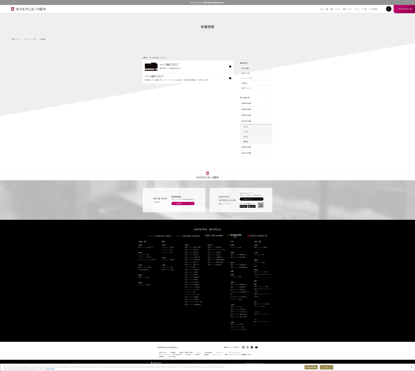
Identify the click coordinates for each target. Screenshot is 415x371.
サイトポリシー (220, 352)
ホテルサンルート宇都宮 (167, 247)
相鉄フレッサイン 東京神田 (191, 250)
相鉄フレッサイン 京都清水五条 (238, 287)
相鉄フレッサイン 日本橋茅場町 (192, 259)
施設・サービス (347, 9)
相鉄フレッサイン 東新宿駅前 (192, 284)
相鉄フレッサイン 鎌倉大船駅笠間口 (216, 259)
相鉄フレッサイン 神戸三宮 (237, 324)
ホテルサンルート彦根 (236, 277)
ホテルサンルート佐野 (167, 252)
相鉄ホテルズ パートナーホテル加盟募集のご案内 (238, 354)
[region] (207, 367)
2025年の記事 (246, 109)
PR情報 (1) (244, 83)
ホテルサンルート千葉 (167, 267)
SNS (365, 9)
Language (374, 9)
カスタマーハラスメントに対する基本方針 (170, 354)
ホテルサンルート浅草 (190, 292)
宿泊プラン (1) (245, 88)
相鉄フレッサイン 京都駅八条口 (238, 289)
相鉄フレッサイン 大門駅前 (191, 272)
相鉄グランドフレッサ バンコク (261, 321)
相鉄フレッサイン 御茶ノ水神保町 (193, 247)
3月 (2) (245, 142)
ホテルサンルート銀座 (190, 267)
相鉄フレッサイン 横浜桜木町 (215, 252)
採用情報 (161, 356)
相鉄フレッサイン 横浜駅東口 (215, 247)
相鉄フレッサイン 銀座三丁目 (192, 262)
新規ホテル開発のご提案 (186, 352)
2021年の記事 (246, 153)
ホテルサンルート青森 (143, 254)
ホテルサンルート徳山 (259, 254)
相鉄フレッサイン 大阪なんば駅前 (239, 317)
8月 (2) (245, 137)
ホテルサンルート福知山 (236, 299)
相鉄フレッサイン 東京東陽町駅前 (193, 304)
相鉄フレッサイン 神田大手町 (192, 252)
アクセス (356, 9)
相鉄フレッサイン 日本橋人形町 (192, 257)
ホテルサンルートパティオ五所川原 (146, 259)
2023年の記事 (246, 121)
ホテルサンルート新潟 (236, 247)
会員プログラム (248, 199)
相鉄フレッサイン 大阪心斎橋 (237, 309)
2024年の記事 (246, 115)
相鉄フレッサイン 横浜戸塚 (214, 254)
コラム (198, 352)
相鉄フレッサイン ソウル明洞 (261, 286)
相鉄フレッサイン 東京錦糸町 (192, 299)
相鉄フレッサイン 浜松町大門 (192, 269)
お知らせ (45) (245, 73)
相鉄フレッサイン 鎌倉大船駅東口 (216, 262)
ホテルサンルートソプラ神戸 (237, 327)
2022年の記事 (246, 147)
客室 (327, 9)
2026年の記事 (246, 103)
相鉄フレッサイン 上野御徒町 (192, 297)
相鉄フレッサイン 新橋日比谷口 (192, 277)
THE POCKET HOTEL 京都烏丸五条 (239, 297)
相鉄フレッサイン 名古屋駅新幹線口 (239, 267)
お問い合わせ (162, 352)
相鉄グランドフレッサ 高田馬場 (192, 287)
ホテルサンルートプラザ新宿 (191, 289)
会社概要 (172, 352)
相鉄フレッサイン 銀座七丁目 (192, 264)
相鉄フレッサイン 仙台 (143, 277)
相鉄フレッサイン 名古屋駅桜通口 (239, 265)
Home (321, 9)
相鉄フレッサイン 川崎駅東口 (215, 257)
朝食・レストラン (335, 9)
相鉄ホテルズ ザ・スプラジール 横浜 (216, 250)
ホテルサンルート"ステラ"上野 (192, 294)
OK (326, 367)
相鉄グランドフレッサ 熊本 (260, 272)
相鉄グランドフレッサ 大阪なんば (239, 312)
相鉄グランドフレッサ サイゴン (261, 314)
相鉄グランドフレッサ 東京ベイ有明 (193, 302)
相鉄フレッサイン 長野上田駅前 (238, 257)
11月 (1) (245, 127)
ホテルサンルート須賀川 (144, 285)
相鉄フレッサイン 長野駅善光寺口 (239, 254)
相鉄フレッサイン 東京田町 (191, 279)
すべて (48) (245, 68)
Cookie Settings (311, 367)
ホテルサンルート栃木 (167, 250)
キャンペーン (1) (246, 78)
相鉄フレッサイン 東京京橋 (191, 254)
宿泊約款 (197, 354)
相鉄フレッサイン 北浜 (236, 307)
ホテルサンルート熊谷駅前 (168, 259)
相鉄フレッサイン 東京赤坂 (191, 274)
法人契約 (188, 354)
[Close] (411, 367)
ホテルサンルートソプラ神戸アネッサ (239, 329)
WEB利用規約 (208, 352)
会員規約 (206, 354)
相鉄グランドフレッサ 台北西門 (261, 304)
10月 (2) (245, 132)
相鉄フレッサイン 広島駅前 (260, 247)
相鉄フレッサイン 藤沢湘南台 (215, 264)
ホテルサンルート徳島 (259, 262)
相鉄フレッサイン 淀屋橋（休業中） (239, 314)
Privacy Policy (50, 369)
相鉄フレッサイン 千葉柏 (168, 269)
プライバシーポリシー (235, 352)
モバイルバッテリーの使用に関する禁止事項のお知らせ (207, 2)
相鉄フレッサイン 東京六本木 (192, 282)
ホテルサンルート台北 (259, 306)
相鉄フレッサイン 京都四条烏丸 (238, 284)
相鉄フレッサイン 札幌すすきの (145, 247)
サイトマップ (216, 354)
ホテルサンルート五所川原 (144, 257)
